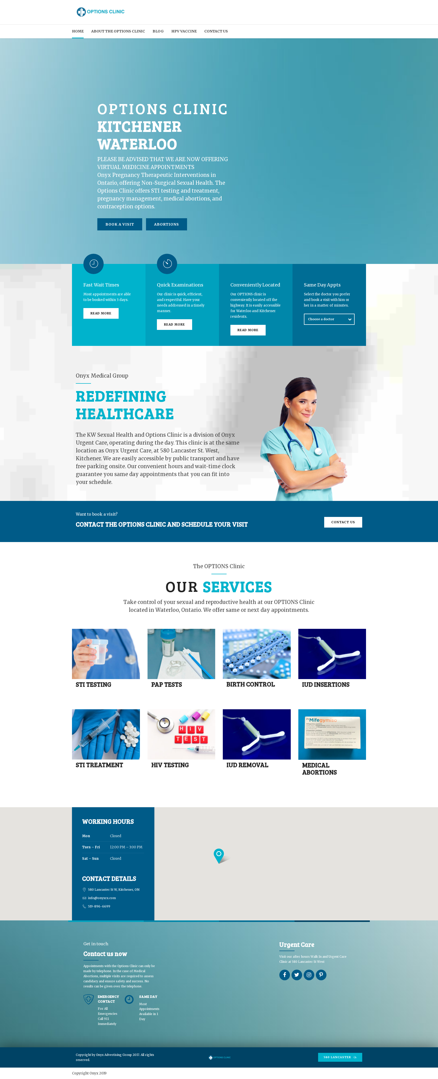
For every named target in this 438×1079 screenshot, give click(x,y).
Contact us (216, 31)
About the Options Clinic (118, 31)
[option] (219, 153)
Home (78, 31)
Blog (158, 31)
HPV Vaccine (184, 31)
